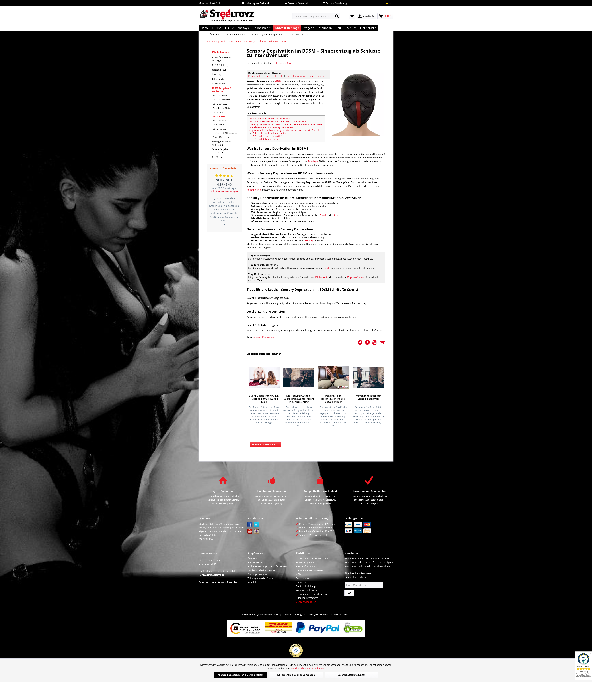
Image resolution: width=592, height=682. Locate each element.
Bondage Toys (218, 69)
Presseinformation (306, 566)
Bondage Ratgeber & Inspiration (222, 143)
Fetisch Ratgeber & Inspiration (221, 151)
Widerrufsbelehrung (306, 589)
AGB (298, 574)
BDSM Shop (217, 156)
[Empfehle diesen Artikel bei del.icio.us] (376, 342)
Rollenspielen (254, 189)
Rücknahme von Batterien (309, 570)
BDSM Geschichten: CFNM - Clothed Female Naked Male (264, 399)
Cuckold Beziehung (221, 137)
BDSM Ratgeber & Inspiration (221, 90)
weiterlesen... (206, 538)
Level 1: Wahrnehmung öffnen (270, 133)
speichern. (296, 667)
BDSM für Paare (220, 95)
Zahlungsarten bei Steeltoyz (262, 578)
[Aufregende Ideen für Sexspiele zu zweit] (368, 377)
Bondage (268, 75)
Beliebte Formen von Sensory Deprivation (270, 127)
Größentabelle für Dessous (261, 570)
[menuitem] (316, 16)
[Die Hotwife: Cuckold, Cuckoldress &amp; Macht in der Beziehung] (298, 377)
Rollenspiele (217, 78)
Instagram (256, 531)
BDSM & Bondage (219, 51)
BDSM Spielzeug (220, 65)
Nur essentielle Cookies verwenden (296, 674)
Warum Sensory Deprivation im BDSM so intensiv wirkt (277, 121)
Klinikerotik (299, 75)
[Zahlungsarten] (368, 527)
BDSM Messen (219, 120)
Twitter (256, 524)
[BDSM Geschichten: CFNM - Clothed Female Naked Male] (264, 377)
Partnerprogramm (257, 574)
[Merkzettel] (352, 16)
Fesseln (279, 75)
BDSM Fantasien (220, 112)
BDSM (278, 80)
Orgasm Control (316, 75)
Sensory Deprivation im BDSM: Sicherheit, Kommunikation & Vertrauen (285, 124)
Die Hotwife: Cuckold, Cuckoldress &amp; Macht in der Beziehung (298, 399)
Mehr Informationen (313, 667)
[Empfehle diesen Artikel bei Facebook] (368, 342)
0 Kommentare (283, 62)
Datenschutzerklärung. (356, 576)
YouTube (250, 531)
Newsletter (253, 582)
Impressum (302, 582)
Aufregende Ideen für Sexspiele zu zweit (368, 397)
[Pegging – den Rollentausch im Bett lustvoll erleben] (333, 377)
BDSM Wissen (219, 116)
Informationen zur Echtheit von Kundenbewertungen (312, 595)
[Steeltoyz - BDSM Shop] (232, 16)
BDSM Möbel (218, 83)
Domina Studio (219, 124)
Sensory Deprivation (264, 336)
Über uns (252, 558)
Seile (288, 75)
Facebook (250, 524)
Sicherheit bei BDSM (221, 108)
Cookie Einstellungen (307, 586)
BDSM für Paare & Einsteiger (221, 59)
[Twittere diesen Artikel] (361, 342)
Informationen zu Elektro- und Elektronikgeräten (312, 560)
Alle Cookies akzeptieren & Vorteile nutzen (240, 674)
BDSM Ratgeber (220, 129)
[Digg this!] (382, 342)
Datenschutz (302, 578)
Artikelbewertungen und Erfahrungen (267, 566)
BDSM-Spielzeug (220, 104)
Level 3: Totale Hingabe (267, 139)
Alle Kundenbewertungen (224, 191)
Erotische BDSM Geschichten (225, 133)
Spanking (216, 74)
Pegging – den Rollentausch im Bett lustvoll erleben (333, 399)
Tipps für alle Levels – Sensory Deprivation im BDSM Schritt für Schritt (285, 130)
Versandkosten (255, 562)
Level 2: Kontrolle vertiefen (268, 136)
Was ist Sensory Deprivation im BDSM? (269, 118)
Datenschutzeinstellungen (351, 674)
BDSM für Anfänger (221, 99)
